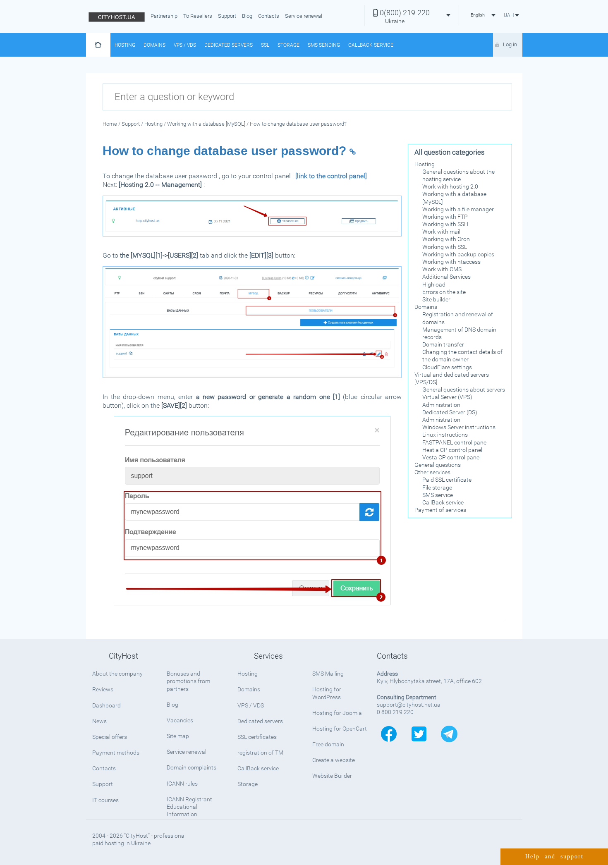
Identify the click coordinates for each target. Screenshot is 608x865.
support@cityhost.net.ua (408, 704)
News (99, 721)
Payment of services (440, 510)
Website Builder (332, 775)
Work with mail (441, 231)
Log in (510, 44)
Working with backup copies (458, 254)
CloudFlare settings (447, 367)
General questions (437, 464)
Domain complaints (191, 767)
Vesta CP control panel (451, 457)
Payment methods (115, 752)
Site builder (436, 299)
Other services (432, 472)
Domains (154, 45)
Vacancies (180, 720)
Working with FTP (445, 216)
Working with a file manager (458, 209)
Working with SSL (444, 247)
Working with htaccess (451, 261)
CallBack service (443, 502)
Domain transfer (443, 344)
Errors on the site (444, 292)
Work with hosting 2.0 (450, 186)
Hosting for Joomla (337, 713)
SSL (265, 45)
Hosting (125, 45)
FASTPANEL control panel (455, 442)
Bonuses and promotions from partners (188, 681)
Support (227, 16)
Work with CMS (442, 269)
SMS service (437, 495)
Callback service (370, 45)
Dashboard (106, 705)
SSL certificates (257, 737)
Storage (288, 45)
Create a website (333, 760)
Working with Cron (446, 239)
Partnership (164, 16)
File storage (437, 487)
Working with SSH (445, 224)
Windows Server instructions (458, 427)
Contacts (268, 16)
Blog (247, 16)
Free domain (328, 744)
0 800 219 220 (395, 712)
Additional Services (446, 276)
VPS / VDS (185, 45)
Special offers (109, 737)
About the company (117, 673)
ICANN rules (182, 783)
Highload (433, 284)
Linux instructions (445, 434)
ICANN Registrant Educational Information (189, 806)
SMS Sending (324, 45)
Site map (178, 736)
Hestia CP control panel (452, 450)
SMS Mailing (328, 673)
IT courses (105, 800)
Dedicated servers (228, 45)
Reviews (102, 689)
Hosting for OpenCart (339, 728)
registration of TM (260, 752)
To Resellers (197, 16)
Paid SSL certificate (447, 479)
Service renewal (303, 16)
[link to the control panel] (331, 176)
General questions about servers (463, 389)
